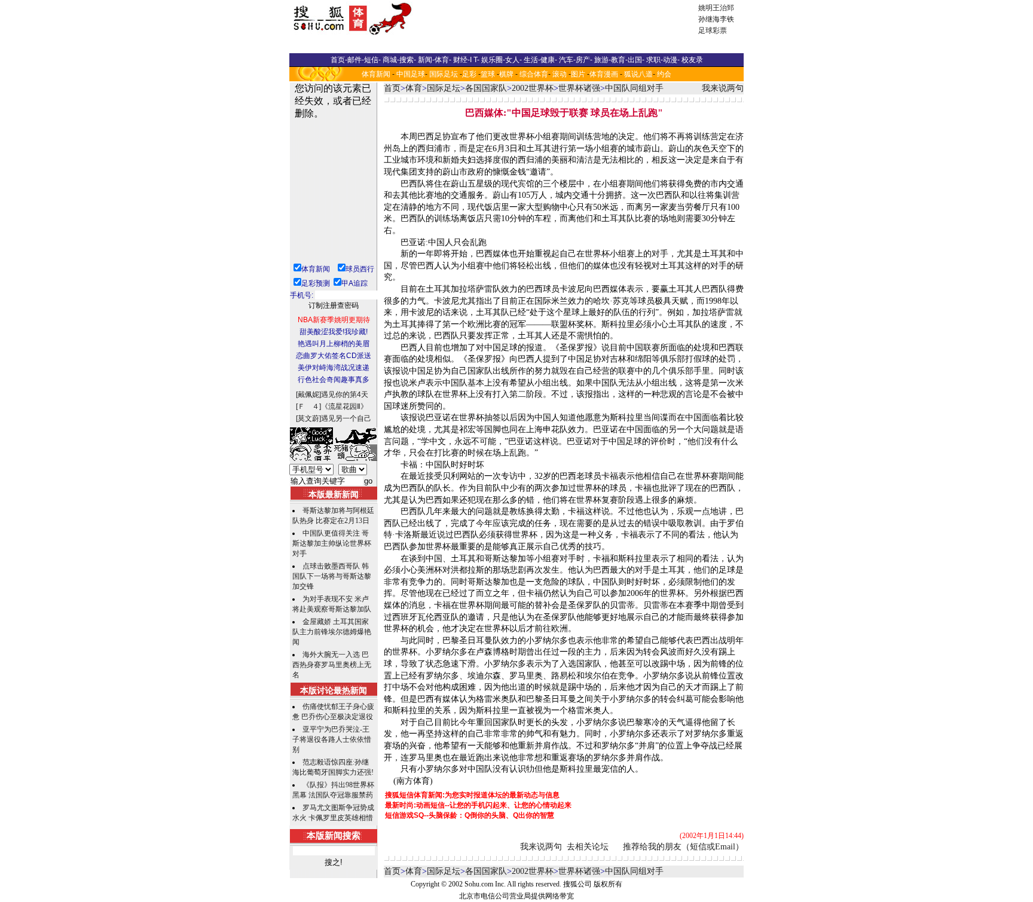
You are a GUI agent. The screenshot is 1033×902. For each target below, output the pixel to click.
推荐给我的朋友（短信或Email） (683, 846)
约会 (664, 74)
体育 (413, 88)
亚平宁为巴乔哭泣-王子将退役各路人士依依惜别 (331, 739)
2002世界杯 (533, 88)
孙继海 (709, 19)
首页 (392, 88)
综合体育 (533, 74)
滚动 (559, 74)
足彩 (469, 74)
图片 (578, 74)
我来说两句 (723, 88)
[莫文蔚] (308, 418)
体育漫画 (603, 74)
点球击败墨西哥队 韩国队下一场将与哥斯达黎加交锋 (331, 576)
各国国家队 (486, 88)
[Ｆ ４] (308, 406)
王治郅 (723, 8)
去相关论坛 (588, 846)
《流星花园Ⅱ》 (344, 406)
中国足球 (410, 74)
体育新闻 (376, 74)
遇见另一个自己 (346, 418)
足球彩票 (712, 30)
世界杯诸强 (579, 88)
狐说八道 (638, 74)
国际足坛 (443, 74)
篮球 (488, 74)
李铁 (727, 19)
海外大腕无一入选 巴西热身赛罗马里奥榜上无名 (331, 664)
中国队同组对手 (634, 88)
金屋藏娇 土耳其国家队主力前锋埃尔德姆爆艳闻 (331, 631)
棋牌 (506, 74)
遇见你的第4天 (344, 394)
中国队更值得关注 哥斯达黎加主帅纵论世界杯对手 (331, 543)
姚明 (705, 8)
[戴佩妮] (308, 394)
